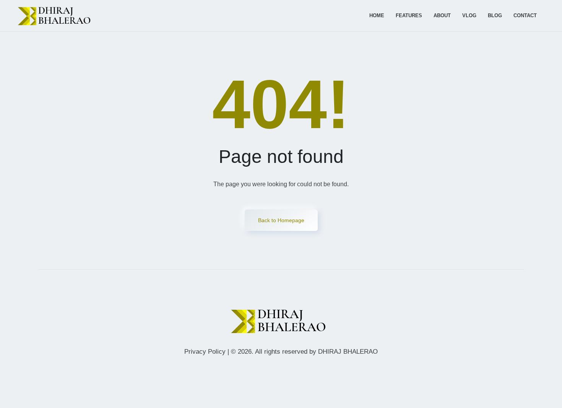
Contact (525, 15)
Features (409, 15)
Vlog (469, 15)
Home (376, 15)
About (442, 15)
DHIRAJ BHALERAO (348, 351)
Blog (495, 15)
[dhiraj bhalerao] (56, 15)
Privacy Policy (205, 351)
